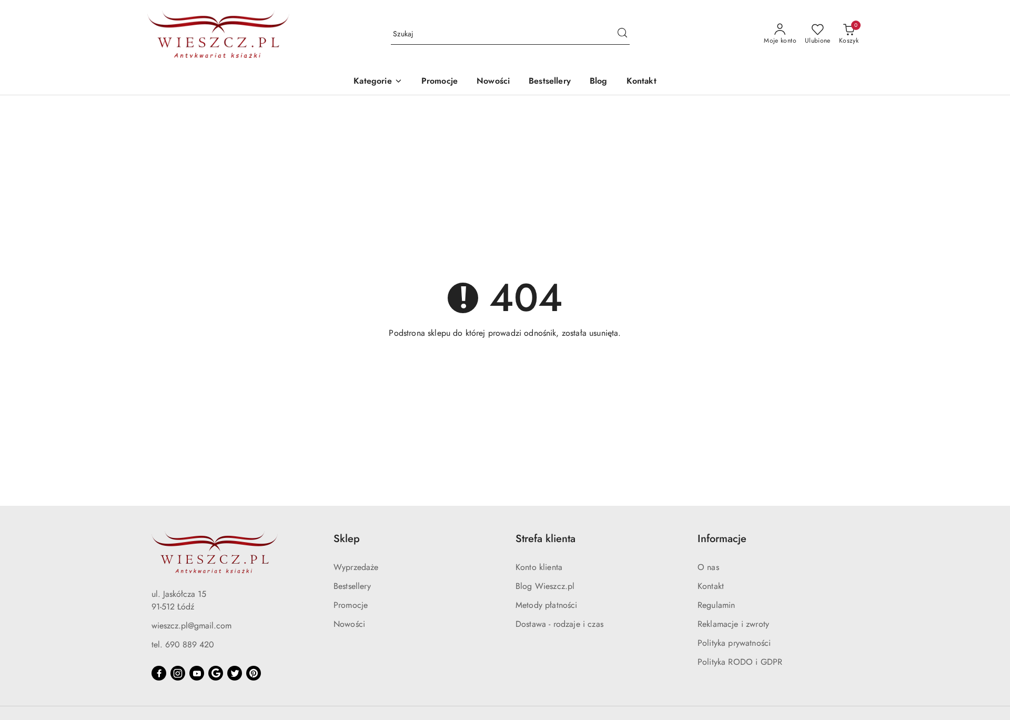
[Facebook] (159, 673)
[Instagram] (177, 673)
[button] (377, 81)
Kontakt (711, 586)
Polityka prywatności (734, 643)
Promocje (351, 605)
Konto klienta (539, 567)
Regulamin (716, 605)
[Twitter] (234, 673)
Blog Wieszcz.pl (545, 586)
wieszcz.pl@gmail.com (191, 625)
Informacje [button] (722, 538)
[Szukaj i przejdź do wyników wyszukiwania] (622, 34)
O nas (708, 567)
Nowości (349, 624)
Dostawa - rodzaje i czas (559, 624)
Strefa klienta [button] (545, 538)
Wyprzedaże (356, 567)
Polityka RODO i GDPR (740, 662)
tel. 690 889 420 (183, 644)
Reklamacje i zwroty (733, 624)
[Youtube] (196, 673)
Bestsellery (352, 586)
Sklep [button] (347, 538)
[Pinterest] (253, 673)
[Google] (215, 673)
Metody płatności (547, 605)
